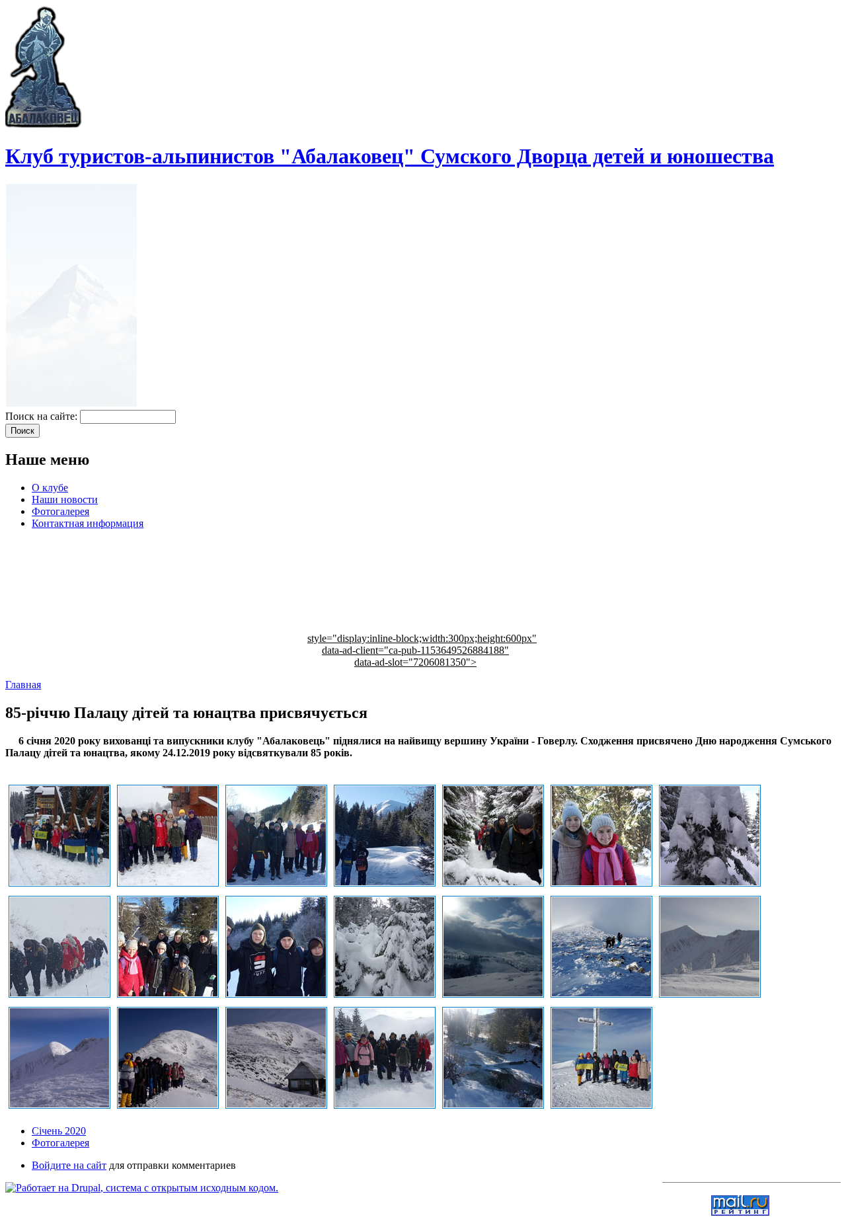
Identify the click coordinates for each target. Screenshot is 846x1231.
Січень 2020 (59, 1130)
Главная (23, 684)
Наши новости (65, 499)
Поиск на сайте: (42, 416)
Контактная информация (87, 523)
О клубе (50, 487)
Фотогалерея (60, 511)
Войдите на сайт (69, 1165)
